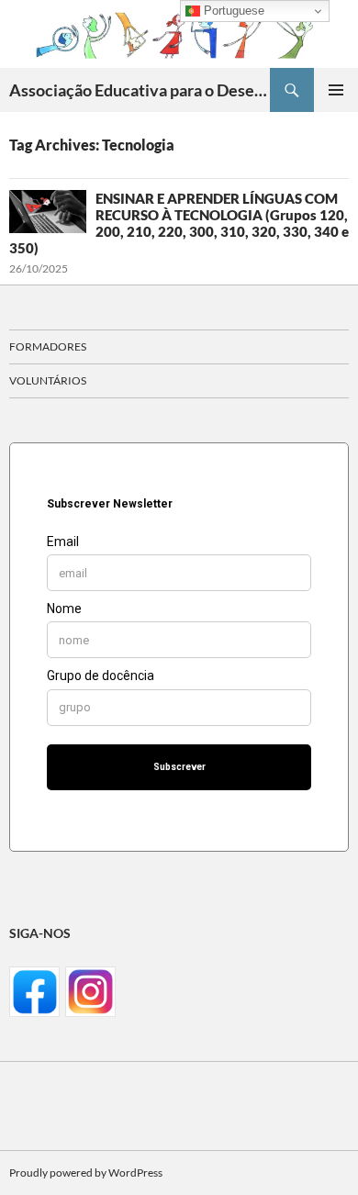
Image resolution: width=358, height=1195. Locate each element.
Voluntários (47, 380)
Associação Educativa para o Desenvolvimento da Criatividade (139, 90)
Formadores (47, 346)
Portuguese (232, 10)
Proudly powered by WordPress (85, 1172)
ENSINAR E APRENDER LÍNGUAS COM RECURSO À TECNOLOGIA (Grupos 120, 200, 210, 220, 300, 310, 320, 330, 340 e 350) (179, 223)
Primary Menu (336, 90)
